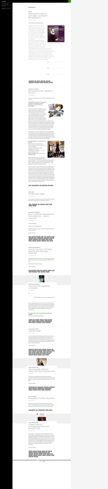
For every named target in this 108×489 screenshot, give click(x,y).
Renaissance (37, 82)
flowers (41, 319)
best (42, 236)
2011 (30, 236)
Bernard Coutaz (32, 410)
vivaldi (51, 240)
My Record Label (36, 194)
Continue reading (32, 232)
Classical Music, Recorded (33, 367)
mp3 (39, 239)
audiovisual (31, 81)
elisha (47, 204)
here (46, 59)
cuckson (37, 319)
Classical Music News (32, 396)
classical (48, 236)
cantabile (44, 349)
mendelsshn (35, 239)
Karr (47, 352)
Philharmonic (39, 353)
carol (38, 270)
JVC (44, 352)
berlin (43, 451)
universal (36, 456)
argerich (39, 451)
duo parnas (46, 387)
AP (33, 406)
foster (53, 350)
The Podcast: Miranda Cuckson (39, 287)
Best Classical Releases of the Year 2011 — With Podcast (41, 216)
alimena (35, 451)
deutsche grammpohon (43, 452)
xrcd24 (47, 354)
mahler (30, 239)
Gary (30, 352)
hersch (46, 319)
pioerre (34, 322)
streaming (46, 82)
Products (30, 11)
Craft (38, 81)
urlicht (51, 82)
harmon (34, 352)
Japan (41, 352)
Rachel (50, 239)
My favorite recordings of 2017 (40, 92)
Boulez (30, 319)
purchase (47, 200)
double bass (40, 350)
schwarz (39, 455)
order (39, 389)
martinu (30, 389)
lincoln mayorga (41, 388)
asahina (36, 349)
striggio (38, 240)
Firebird (49, 350)
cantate (49, 349)
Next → (44, 461)
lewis (30, 353)
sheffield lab (48, 389)
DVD (35, 238)
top (48, 240)
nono (30, 322)
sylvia (53, 455)
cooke (53, 236)
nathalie (43, 239)
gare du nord (52, 387)
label (51, 204)
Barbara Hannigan (35, 185)
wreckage (48, 322)
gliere (30, 388)
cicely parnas (40, 387)
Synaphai (4, 1)
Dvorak (44, 350)
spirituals (31, 354)
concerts (35, 452)
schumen (35, 455)
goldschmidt (46, 238)
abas (30, 204)
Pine (47, 239)
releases (30, 455)
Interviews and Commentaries (34, 212)
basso (40, 349)
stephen (35, 354)
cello (30, 350)
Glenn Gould (45, 185)
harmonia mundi (41, 410)
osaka (34, 353)
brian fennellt (31, 387)
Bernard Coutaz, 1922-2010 (41, 398)
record (30, 205)
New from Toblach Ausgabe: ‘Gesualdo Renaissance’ (38, 16)
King (50, 352)
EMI (49, 452)
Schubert (44, 353)
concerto (34, 350)
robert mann (39, 322)
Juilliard (50, 319)
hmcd (38, 352)
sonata (49, 353)
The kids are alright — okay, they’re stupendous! (41, 370)
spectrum (48, 455)
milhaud (35, 389)
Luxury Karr (34, 331)
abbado (30, 451)
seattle (44, 455)
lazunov (52, 238)
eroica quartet (40, 238)
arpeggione (31, 349)
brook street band (32, 270)
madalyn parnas (48, 388)
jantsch (49, 270)
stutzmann (44, 240)
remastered (31, 82)
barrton (33, 236)
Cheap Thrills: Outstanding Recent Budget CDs (38, 426)
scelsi (30, 240)
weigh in (35, 223)
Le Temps (43, 406)
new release (50, 185)
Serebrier (34, 240)
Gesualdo (48, 81)
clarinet (50, 451)
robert (42, 82)
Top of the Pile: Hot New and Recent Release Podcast (40, 251)
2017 (30, 185)
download (43, 81)
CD (35, 81)
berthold (38, 236)
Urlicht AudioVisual (39, 22)
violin (44, 322)
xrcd (43, 354)
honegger (34, 388)
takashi (40, 354)
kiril (53, 270)
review (43, 389)
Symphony (31, 456)
